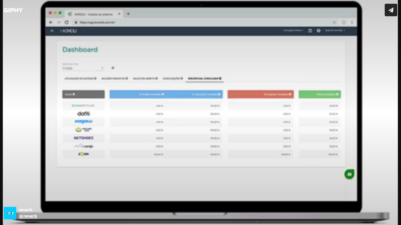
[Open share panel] (391, 10)
